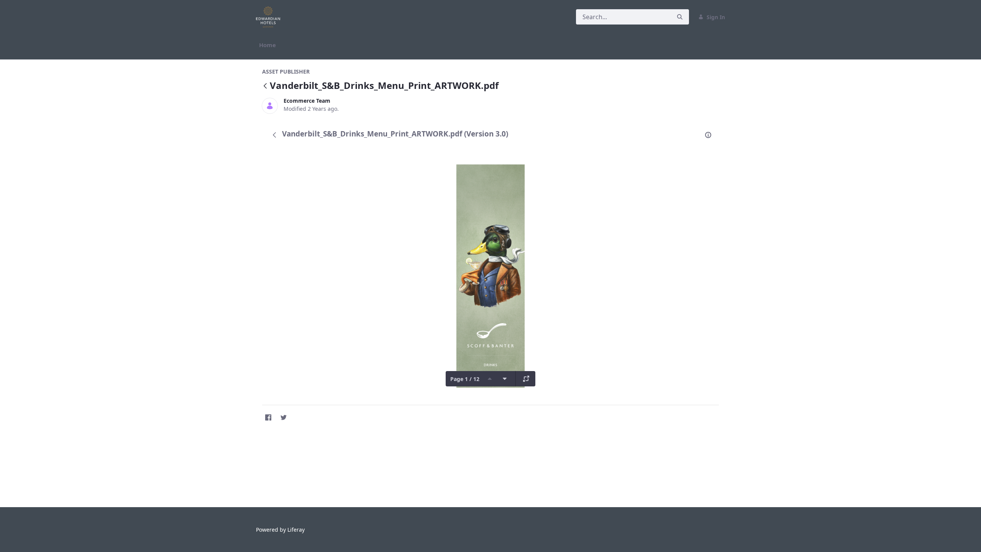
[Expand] (526, 378)
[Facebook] (268, 417)
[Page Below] (504, 378)
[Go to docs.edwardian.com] (269, 17)
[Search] (680, 17)
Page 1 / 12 (464, 379)
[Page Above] (489, 378)
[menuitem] (267, 45)
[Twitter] (283, 417)
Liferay (296, 529)
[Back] (265, 86)
